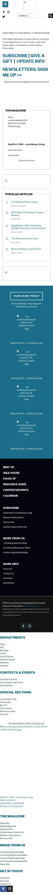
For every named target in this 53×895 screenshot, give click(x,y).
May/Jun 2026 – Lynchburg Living (26, 413)
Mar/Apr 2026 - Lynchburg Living (26, 449)
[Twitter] (3, 16)
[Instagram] (8, 12)
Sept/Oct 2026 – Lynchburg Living (26, 144)
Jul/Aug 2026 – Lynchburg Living (26, 378)
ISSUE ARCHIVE (8, 800)
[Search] (50, 16)
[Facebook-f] (3, 12)
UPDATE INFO (31, 61)
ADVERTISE (19, 803)
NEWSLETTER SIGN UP (11, 806)
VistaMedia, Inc (31, 606)
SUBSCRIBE (15, 55)
